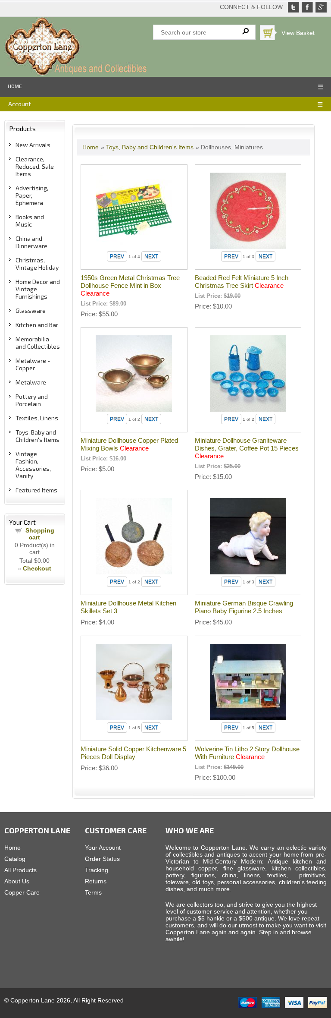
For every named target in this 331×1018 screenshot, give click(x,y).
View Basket (298, 32)
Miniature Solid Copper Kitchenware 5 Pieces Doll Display (133, 752)
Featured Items (36, 490)
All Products (20, 870)
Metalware (31, 382)
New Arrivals (33, 144)
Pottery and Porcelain (32, 400)
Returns (95, 881)
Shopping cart (39, 534)
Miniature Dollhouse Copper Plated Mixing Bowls (129, 444)
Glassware (31, 310)
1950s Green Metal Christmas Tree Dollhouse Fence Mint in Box (130, 285)
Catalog (14, 858)
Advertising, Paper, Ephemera (32, 195)
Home (15, 86)
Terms (93, 892)
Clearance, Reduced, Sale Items (35, 166)
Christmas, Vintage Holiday (37, 263)
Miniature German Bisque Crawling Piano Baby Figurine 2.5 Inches (244, 607)
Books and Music (30, 220)
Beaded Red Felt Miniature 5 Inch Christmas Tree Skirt (241, 281)
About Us (16, 881)
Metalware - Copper (33, 364)
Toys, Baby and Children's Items (37, 436)
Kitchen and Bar (37, 324)
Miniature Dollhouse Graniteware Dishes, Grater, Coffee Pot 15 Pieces (247, 448)
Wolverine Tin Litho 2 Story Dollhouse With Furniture (247, 752)
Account (19, 103)
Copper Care (22, 892)
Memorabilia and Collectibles (38, 342)
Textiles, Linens (37, 418)
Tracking (96, 870)
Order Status (102, 858)
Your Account (103, 847)
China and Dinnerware (31, 242)
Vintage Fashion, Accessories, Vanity (33, 464)
